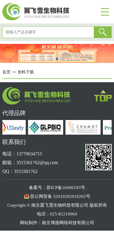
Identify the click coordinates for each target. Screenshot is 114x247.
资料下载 (26, 72)
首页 (6, 72)
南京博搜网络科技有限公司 (68, 222)
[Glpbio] (45, 133)
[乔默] (82, 133)
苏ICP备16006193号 (65, 187)
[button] (57, 59)
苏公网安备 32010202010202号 (60, 196)
